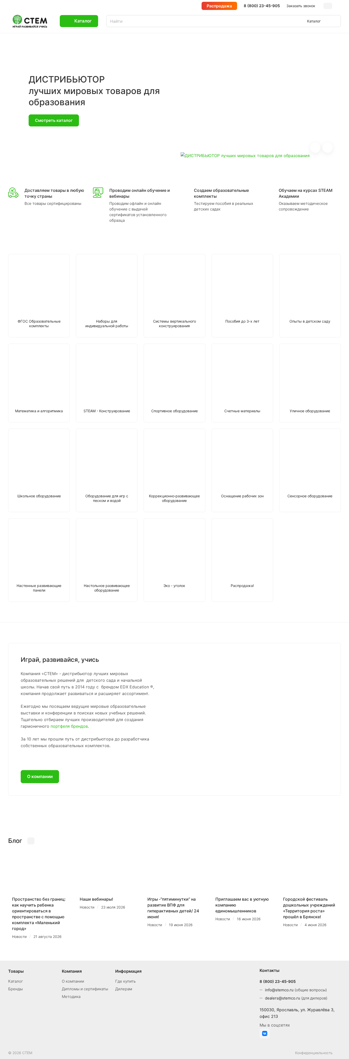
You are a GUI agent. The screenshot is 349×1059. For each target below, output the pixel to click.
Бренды (15, 988)
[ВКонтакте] (265, 1033)
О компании (40, 776)
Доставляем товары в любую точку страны (54, 193)
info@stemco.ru (279, 989)
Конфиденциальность (314, 1053)
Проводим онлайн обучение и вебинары (139, 193)
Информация (128, 971)
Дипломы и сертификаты (85, 988)
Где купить (125, 981)
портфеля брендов (69, 726)
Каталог (15, 981)
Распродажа (219, 5)
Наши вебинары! (96, 899)
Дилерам (123, 988)
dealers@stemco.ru (282, 998)
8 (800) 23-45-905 (262, 6)
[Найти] (334, 21)
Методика (71, 996)
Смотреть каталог (54, 120)
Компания (72, 971)
